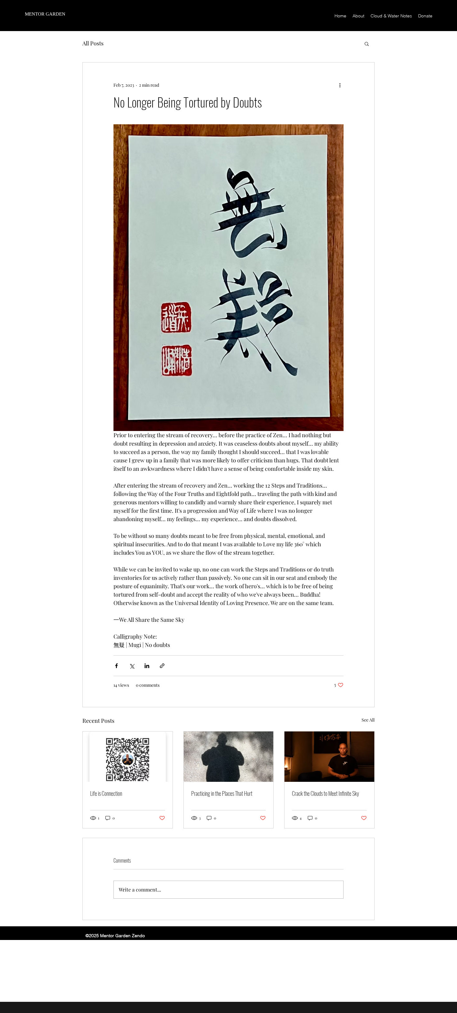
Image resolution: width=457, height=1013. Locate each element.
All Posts (93, 43)
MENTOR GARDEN (45, 13)
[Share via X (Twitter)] (132, 666)
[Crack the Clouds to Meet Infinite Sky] (329, 756)
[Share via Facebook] (116, 666)
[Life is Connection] (128, 756)
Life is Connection (106, 793)
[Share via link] (162, 666)
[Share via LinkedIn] (147, 666)
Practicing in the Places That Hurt (221, 793)
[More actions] (340, 85)
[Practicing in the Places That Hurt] (229, 756)
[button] (367, 43)
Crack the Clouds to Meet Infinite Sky (325, 793)
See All (368, 720)
